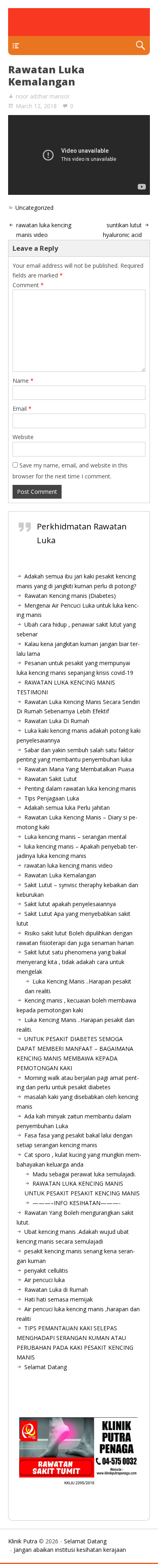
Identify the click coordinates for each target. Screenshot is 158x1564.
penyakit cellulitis (46, 1270)
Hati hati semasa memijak (58, 1299)
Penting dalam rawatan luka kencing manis (80, 788)
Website (23, 437)
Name (23, 380)
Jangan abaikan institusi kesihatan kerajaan (70, 1549)
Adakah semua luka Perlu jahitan (67, 807)
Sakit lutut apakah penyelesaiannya (70, 904)
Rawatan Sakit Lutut (50, 779)
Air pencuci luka (44, 1280)
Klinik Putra (22, 1541)
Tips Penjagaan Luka (51, 798)
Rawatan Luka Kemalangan (60, 875)
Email (22, 408)
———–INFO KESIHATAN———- (76, 1203)
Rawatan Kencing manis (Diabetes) (70, 596)
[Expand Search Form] (140, 45)
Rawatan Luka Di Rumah (56, 721)
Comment (28, 285)
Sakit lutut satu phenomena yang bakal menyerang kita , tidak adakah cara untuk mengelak (71, 961)
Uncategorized (34, 207)
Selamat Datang (45, 1367)
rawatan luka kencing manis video (68, 865)
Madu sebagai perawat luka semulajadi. (84, 1174)
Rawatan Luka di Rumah (56, 1289)
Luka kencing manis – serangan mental (75, 837)
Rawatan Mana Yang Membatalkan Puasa (79, 769)
